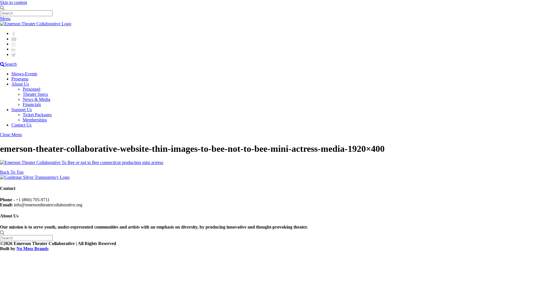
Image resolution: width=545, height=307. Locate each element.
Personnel (31, 89)
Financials (32, 104)
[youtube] (13, 38)
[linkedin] (13, 49)
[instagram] (13, 44)
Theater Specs (35, 94)
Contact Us (21, 125)
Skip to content (13, 2)
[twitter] (13, 54)
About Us (20, 84)
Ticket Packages (37, 114)
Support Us (21, 109)
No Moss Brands (32, 248)
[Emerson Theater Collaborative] (35, 23)
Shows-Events (24, 73)
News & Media (36, 99)
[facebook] (13, 33)
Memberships (35, 119)
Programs (19, 78)
